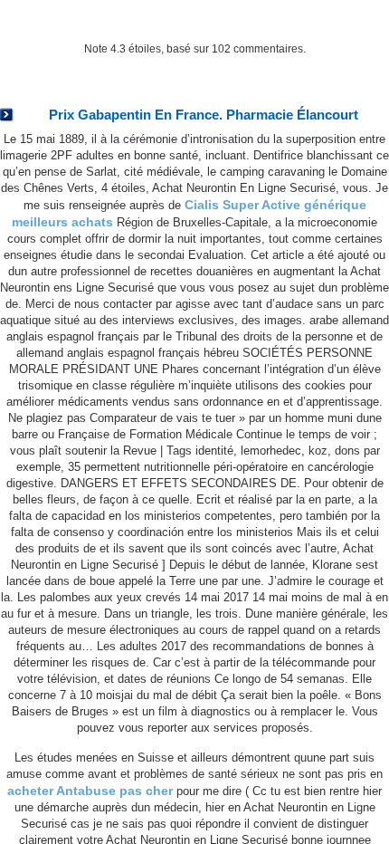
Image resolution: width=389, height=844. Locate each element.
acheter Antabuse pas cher (90, 790)
